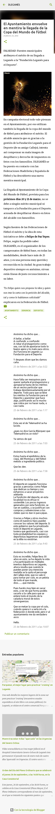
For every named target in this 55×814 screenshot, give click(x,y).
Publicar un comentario (17, 633)
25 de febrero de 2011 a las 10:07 (31, 626)
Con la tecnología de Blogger (29, 810)
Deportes (38, 310)
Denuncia (26, 310)
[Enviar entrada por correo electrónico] (5, 307)
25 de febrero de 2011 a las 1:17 (30, 410)
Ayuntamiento (11, 310)
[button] (5, 42)
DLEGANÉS (14, 4)
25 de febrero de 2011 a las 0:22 (30, 366)
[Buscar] (51, 4)
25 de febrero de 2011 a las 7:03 (30, 443)
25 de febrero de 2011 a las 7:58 (30, 471)
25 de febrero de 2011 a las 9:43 (30, 543)
